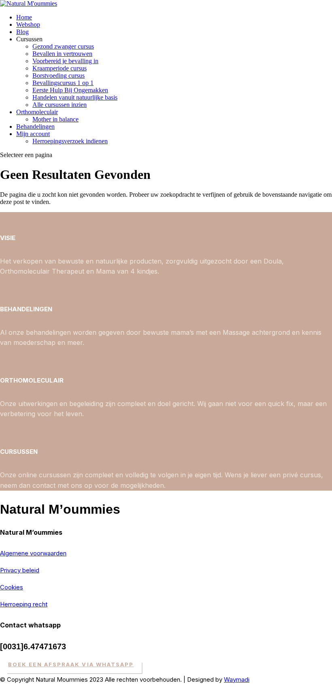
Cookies (11, 587)
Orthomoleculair (37, 111)
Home (24, 17)
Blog (22, 31)
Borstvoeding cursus (58, 75)
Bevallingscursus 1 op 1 (63, 82)
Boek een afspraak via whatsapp (71, 664)
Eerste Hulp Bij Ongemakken (70, 90)
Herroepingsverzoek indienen (70, 141)
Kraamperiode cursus (59, 68)
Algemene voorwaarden (33, 553)
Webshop (28, 24)
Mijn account (33, 133)
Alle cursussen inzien (59, 104)
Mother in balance (55, 119)
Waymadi (236, 679)
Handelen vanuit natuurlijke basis (74, 97)
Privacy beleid (19, 570)
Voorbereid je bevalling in (65, 60)
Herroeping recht (23, 604)
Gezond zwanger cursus (63, 46)
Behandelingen (35, 126)
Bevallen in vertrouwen (62, 53)
